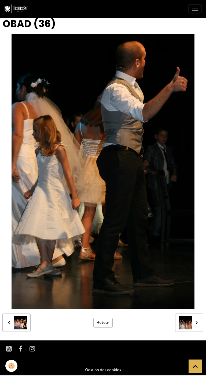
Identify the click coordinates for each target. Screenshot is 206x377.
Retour (103, 322)
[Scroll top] (195, 366)
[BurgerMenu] (195, 8)
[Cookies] (11, 366)
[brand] (17, 8)
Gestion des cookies (103, 369)
